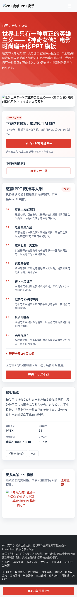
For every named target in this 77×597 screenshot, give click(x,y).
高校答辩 (15, 575)
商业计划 (41, 575)
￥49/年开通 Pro (39, 591)
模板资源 (18, 561)
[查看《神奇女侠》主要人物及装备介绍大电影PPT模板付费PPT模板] (21, 498)
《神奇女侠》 (16, 453)
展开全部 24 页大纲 (21, 353)
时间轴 (58, 572)
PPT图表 (33, 572)
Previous (5, 99)
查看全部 (65, 482)
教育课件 (54, 575)
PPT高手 (7, 545)
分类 (15, 25)
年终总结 (20, 572)
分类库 (6, 561)
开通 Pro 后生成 (38, 374)
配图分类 (57, 561)
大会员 (44, 561)
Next (72, 99)
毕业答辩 (28, 575)
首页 (5, 25)
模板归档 (32, 561)
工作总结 (7, 572)
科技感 (65, 575)
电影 (34, 453)
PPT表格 (47, 572)
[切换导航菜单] (69, 6)
